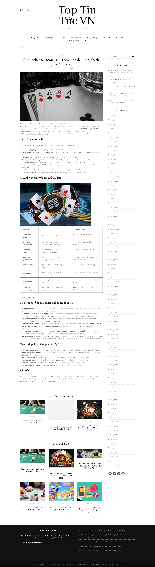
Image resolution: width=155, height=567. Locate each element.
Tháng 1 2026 (114, 133)
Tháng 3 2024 (114, 216)
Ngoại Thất (120, 38)
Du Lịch (62, 38)
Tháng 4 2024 (114, 212)
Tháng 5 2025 (114, 155)
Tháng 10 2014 (114, 465)
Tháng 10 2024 (114, 185)
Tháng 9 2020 (114, 373)
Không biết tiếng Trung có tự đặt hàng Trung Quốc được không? (100, 546)
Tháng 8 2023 (114, 247)
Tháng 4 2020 (114, 395)
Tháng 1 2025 (114, 172)
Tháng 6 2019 (114, 426)
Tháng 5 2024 (114, 207)
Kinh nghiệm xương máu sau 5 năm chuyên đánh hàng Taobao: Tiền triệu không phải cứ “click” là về (121, 79)
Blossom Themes (95, 564)
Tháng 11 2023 (114, 233)
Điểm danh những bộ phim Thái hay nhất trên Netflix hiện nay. (99, 550)
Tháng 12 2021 (114, 334)
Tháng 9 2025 (114, 142)
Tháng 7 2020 (114, 382)
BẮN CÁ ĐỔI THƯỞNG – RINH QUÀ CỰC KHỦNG (61, 509)
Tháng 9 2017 (114, 452)
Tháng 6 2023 (114, 255)
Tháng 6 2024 (114, 203)
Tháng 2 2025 (114, 168)
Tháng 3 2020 (114, 400)
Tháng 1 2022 (114, 330)
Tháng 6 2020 (114, 386)
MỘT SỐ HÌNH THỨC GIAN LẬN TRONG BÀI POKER (32, 509)
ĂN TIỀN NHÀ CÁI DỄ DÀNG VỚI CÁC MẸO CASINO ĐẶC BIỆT (61, 476)
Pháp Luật (49, 38)
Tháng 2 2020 (114, 404)
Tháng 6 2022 (114, 308)
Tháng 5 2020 (114, 391)
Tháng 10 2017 (114, 448)
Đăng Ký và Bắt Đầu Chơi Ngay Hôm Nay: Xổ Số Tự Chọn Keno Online (89, 428)
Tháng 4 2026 (114, 124)
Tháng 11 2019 (114, 413)
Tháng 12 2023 (114, 229)
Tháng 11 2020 (114, 365)
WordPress (117, 564)
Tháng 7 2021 (114, 347)
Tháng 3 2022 (114, 321)
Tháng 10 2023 (114, 238)
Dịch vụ (89, 504)
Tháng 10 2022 (114, 290)
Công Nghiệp (92, 38)
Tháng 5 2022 (114, 312)
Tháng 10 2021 (114, 343)
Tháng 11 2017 (114, 443)
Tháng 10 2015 (114, 461)
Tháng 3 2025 (114, 163)
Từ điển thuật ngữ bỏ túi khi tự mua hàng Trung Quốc (97, 542)
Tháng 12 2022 (114, 282)
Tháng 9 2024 (114, 190)
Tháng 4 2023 (114, 264)
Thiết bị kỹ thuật (73, 41)
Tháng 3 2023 (114, 268)
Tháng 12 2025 (114, 137)
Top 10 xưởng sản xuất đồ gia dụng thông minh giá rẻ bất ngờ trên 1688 (89, 510)
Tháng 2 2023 (114, 273)
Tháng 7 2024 (114, 198)
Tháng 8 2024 (114, 194)
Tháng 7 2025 (114, 146)
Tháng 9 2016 (114, 456)
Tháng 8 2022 (114, 299)
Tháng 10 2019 (114, 417)
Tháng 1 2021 (114, 356)
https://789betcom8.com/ (34, 134)
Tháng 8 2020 (114, 378)
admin (53, 68)
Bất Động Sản (76, 38)
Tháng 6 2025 (114, 150)
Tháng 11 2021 (114, 338)
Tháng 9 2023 (114, 242)
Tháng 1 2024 (114, 225)
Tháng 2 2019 (114, 430)
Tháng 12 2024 (114, 177)
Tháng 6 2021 (114, 352)
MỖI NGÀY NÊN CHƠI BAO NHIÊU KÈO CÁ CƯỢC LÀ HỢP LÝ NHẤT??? (90, 466)
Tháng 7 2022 (114, 303)
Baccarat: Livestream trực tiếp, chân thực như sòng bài (61, 428)
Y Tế (86, 41)
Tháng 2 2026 (114, 128)
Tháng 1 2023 (114, 277)
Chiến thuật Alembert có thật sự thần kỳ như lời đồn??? (32, 422)
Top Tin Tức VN (77, 15)
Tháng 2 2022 (114, 325)
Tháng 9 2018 (114, 439)
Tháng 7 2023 (114, 251)
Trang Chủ (35, 38)
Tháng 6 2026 (114, 115)
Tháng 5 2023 (114, 260)
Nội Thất (107, 38)
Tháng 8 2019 (114, 421)
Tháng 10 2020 (114, 369)
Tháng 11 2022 (114, 286)
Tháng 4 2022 (114, 317)
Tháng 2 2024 (114, 220)
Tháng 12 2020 (114, 360)
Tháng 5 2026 (114, 120)
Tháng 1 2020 (114, 408)
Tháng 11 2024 (114, 181)
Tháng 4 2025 (114, 159)
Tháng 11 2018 (114, 435)
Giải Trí (61, 54)
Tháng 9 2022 (114, 295)
